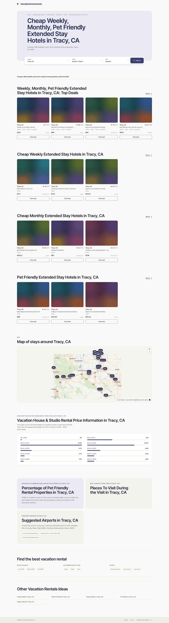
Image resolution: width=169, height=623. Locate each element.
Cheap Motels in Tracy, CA (94, 597)
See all (149, 93)
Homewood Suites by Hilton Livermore (63, 189)
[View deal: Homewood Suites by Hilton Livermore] (67, 171)
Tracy (65, 14)
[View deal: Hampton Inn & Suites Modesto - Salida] (101, 233)
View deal (33, 137)
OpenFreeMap (121, 400)
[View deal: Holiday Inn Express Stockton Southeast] (67, 294)
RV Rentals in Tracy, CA (128, 597)
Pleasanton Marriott (57, 250)
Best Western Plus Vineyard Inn (27, 250)
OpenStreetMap (144, 400)
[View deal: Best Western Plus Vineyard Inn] (33, 233)
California (58, 14)
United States (50, 14)
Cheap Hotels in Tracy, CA (25, 597)
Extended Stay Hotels (38, 14)
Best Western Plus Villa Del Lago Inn (131, 127)
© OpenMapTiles (129, 400)
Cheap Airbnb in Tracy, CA (25, 602)
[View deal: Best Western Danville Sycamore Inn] (33, 294)
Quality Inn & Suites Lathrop (26, 127)
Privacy (126, 620)
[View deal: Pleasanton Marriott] (67, 233)
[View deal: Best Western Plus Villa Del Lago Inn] (136, 110)
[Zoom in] (149, 349)
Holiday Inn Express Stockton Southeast (64, 311)
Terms (132, 620)
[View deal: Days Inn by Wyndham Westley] (101, 110)
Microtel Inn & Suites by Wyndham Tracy (64, 127)
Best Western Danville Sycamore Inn (28, 311)
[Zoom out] (149, 351)
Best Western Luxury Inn (25, 189)
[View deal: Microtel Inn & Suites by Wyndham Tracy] (67, 110)
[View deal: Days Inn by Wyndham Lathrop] (101, 171)
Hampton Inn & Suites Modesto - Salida (98, 250)
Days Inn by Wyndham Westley (95, 127)
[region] (84, 374)
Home (29, 14)
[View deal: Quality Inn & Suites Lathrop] (33, 110)
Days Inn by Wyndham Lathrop (95, 189)
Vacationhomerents (31, 4)
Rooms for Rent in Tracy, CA (61, 597)
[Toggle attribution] (150, 400)
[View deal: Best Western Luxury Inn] (33, 171)
